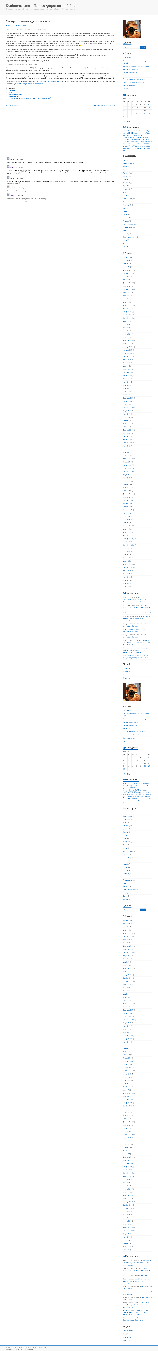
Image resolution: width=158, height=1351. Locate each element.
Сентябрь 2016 (128, 318)
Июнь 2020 (126, 260)
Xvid (34, 29)
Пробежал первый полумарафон (134, 79)
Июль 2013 (126, 414)
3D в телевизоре (12, 105)
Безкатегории (127, 163)
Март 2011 (126, 491)
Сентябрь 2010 (128, 510)
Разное (125, 230)
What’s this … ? (146, 613)
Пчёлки (138, 143)
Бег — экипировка (129, 85)
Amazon (125, 131)
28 (124, 116)
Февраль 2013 (128, 430)
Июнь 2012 (126, 449)
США (126, 145)
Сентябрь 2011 (128, 471)
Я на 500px (126, 672)
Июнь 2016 (126, 328)
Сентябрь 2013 (128, 407)
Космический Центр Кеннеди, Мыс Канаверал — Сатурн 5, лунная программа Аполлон (136, 650)
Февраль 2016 (128, 340)
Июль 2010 (126, 516)
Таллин (125, 148)
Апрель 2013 (127, 423)
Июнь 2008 (126, 577)
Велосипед (126, 167)
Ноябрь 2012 (127, 439)
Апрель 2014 (127, 388)
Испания (145, 137)
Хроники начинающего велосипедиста (136, 66)
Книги (125, 195)
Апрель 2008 (127, 583)
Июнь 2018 (126, 280)
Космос (125, 202)
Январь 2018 (127, 286)
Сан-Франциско (136, 146)
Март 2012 (126, 455)
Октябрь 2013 (127, 404)
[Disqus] (61, 132)
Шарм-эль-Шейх (144, 148)
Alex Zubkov (129, 656)
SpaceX (132, 135)
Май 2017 (126, 299)
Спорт (125, 240)
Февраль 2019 (128, 270)
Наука (125, 211)
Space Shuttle (126, 135)
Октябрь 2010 (127, 507)
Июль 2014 (126, 379)
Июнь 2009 (126, 551)
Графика (125, 176)
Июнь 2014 (126, 382)
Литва (132, 141)
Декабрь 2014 (128, 372)
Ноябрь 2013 (127, 401)
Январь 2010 (127, 535)
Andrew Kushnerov (131, 629)
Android (130, 131)
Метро (146, 141)
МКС (139, 141)
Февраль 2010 (128, 532)
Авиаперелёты (142, 135)
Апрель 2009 (127, 558)
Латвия (128, 141)
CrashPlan (143, 131)
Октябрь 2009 (127, 542)
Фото (24, 25)
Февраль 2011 (128, 494)
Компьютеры (127, 198)
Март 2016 (126, 337)
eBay (147, 131)
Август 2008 (127, 571)
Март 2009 (126, 561)
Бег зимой (126, 76)
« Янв (124, 121)
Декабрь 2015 (128, 347)
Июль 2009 (126, 548)
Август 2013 (127, 411)
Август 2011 (127, 475)
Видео (20, 25)
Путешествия (127, 227)
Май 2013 (126, 420)
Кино (124, 192)
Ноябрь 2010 (127, 503)
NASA (147, 133)
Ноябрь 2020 (127, 257)
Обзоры (125, 218)
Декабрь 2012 (128, 436)
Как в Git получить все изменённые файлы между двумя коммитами (137, 618)
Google (129, 132)
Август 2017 (127, 292)
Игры (124, 186)
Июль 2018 (126, 276)
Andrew (10, 25)
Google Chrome (137, 133)
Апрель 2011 (127, 487)
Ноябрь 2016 (127, 312)
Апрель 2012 (127, 452)
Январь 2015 (127, 369)
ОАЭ (130, 144)
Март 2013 (126, 427)
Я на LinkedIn (127, 678)
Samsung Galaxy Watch (130, 69)
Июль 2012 (126, 446)
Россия (145, 143)
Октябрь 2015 (127, 353)
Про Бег (125, 89)
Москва (150, 141)
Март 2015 (126, 366)
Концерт (139, 139)
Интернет (126, 189)
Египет (140, 137)
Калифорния (129, 139)
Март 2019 (126, 267)
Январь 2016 (127, 344)
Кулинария (126, 205)
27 (149, 113)
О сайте (125, 214)
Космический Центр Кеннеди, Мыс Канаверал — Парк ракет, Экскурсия (137, 1263)
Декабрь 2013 (128, 398)
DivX (26, 29)
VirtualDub (30, 29)
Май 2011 (126, 484)
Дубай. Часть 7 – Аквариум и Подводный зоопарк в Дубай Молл (137, 607)
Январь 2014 (127, 395)
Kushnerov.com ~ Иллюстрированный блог (41, 5)
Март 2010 (126, 529)
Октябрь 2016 (127, 315)
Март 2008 (126, 587)
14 (124, 110)
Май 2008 (126, 580)
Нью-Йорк (126, 143)
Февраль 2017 (128, 305)
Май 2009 (126, 555)
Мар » (129, 121)
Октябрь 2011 (127, 468)
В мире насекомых (15, 94)
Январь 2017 (127, 308)
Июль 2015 (126, 363)
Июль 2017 (126, 296)
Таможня (129, 148)
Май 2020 (126, 264)
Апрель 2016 (127, 334)
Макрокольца (13, 96)
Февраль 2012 (128, 459)
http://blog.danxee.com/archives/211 (31, 84)
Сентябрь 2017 (128, 289)
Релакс (125, 234)
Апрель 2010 (127, 526)
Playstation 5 (127, 58)
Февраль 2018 (128, 283)
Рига (142, 143)
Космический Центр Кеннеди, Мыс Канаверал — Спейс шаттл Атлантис (137, 642)
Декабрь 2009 (128, 539)
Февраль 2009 (128, 564)
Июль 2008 (126, 574)
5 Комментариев (42, 29)
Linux (143, 133)
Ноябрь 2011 (127, 465)
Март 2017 (126, 302)
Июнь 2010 (126, 519)
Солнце (145, 146)
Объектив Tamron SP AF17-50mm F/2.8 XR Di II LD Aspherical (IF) (30, 98)
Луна (10, 92)
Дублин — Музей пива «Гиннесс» (133, 82)
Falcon (124, 133)
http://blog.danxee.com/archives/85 (47, 81)
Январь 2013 (127, 433)
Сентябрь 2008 (128, 567)
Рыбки (148, 143)
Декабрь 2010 (128, 500)
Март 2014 (126, 392)
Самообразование (129, 237)
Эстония (125, 150)
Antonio (127, 648)
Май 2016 (126, 331)
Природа (126, 221)
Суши (149, 146)
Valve (136, 135)
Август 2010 (127, 513)
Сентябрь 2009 (128, 545)
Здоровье (126, 183)
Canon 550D (21, 29)
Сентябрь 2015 (128, 356)
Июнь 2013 (126, 417)
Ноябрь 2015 (127, 350)
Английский (126, 137)
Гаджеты (126, 173)
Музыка (125, 208)
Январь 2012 (127, 462)
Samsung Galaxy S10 (130, 73)
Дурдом (125, 179)
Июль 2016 (126, 324)
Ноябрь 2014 (127, 376)
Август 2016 (127, 321)
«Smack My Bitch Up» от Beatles (104, 105)
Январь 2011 (127, 497)
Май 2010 (126, 523)
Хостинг (125, 246)
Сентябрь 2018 (128, 273)
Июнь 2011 (126, 481)
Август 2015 (127, 360)
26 (145, 113)
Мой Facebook (128, 668)
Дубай (135, 137)
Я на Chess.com (128, 675)
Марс (142, 141)
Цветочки (135, 148)
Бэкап (131, 137)
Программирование (129, 224)
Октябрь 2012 (127, 443)
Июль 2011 (126, 478)
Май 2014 (126, 385)
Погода (134, 143)
